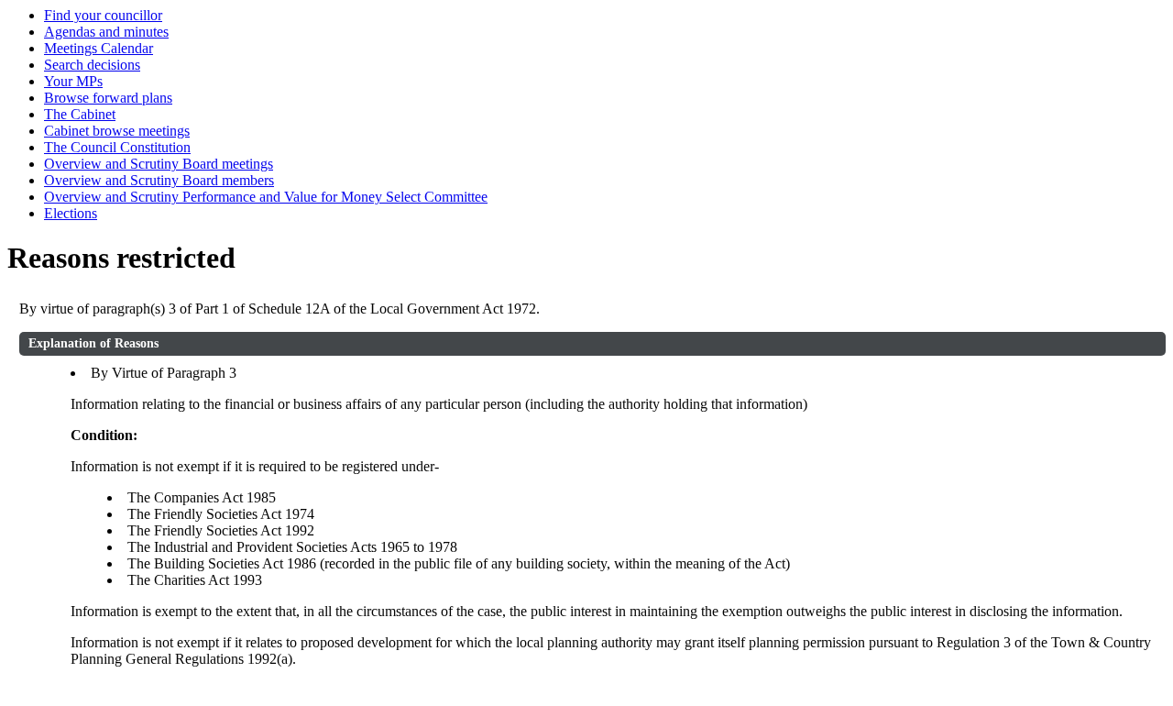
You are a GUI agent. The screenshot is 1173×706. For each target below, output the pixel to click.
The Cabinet (79, 114)
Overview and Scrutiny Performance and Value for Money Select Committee (266, 196)
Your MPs (73, 81)
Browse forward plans (108, 97)
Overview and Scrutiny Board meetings (158, 163)
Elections (70, 213)
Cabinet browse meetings (117, 130)
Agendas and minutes (106, 31)
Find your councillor (103, 15)
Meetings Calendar (98, 48)
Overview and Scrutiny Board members (159, 180)
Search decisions (92, 64)
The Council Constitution (117, 147)
